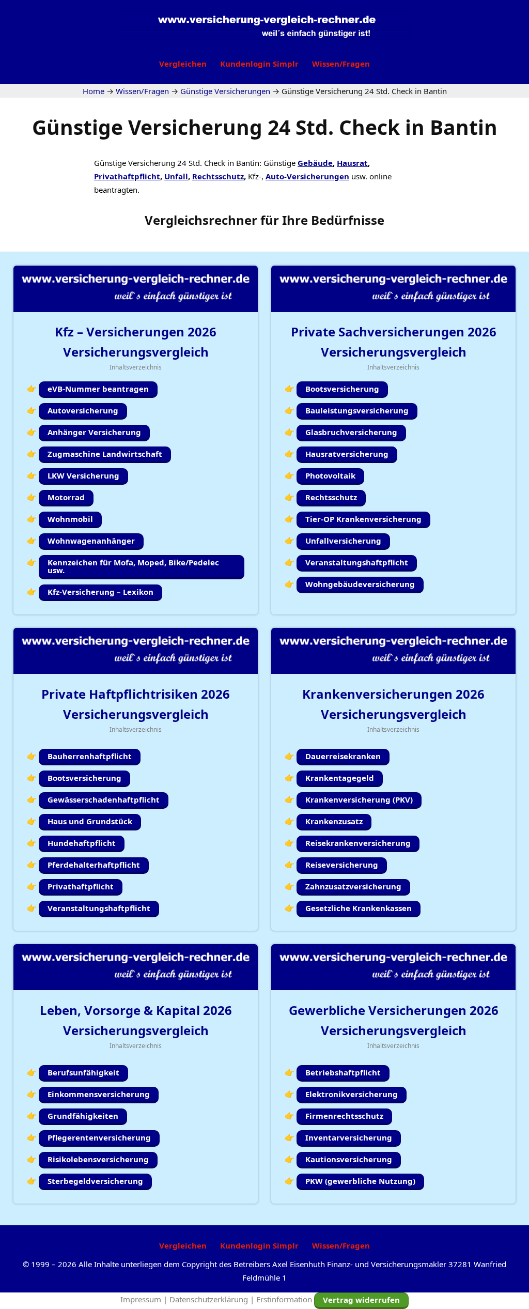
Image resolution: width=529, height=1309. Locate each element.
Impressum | (144, 1299)
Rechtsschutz (218, 176)
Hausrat (352, 163)
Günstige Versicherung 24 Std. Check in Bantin (264, 127)
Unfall (176, 176)
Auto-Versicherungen (307, 176)
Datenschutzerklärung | (212, 1299)
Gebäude (315, 163)
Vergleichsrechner (201, 219)
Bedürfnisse (347, 219)
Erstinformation (284, 1299)
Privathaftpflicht (127, 176)
